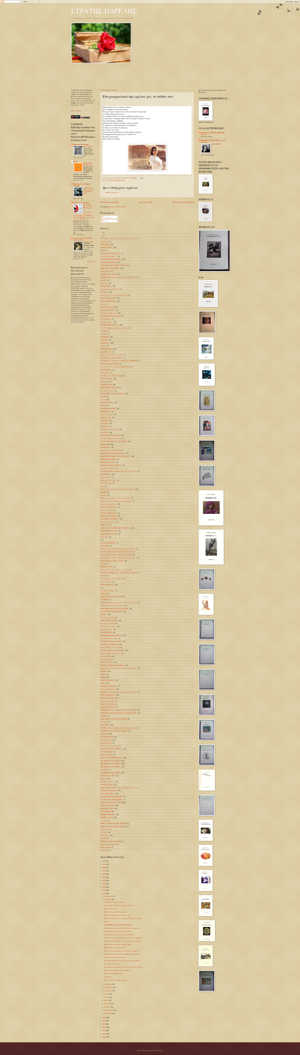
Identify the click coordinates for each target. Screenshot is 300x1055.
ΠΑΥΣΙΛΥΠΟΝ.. (105, 656)
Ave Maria (103, 838)
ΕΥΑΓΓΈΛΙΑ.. (104, 426)
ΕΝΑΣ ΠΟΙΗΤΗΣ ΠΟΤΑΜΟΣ (109, 388)
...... (101, 232)
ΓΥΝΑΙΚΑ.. (103, 334)
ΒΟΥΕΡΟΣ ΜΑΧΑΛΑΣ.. (108, 310)
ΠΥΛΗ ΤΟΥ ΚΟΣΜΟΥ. (107, 704)
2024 (104, 867)
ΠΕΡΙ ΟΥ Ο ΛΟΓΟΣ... (107, 662)
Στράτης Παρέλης (106, 743)
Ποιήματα (103, 674)
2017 (104, 890)
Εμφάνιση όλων (92, 261)
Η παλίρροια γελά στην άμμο (114, 902)
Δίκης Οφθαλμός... (106, 352)
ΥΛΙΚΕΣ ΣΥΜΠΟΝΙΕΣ (107, 805)
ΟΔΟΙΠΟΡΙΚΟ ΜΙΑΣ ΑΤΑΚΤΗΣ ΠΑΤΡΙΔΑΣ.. (114, 608)
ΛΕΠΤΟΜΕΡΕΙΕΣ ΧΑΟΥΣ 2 (109, 531)
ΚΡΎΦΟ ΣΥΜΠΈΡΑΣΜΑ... (117, 180)
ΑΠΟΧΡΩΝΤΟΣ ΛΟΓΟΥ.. (108, 274)
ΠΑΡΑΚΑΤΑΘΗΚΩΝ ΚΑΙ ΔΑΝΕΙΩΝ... (112, 650)
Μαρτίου (107, 1007)
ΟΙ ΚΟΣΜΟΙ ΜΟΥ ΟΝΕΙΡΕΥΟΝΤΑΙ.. (112, 611)
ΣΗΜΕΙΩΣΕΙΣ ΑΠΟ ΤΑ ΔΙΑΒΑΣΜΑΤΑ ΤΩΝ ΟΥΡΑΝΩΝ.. (118, 710)
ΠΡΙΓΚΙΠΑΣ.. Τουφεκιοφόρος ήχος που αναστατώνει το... (119, 692)
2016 (104, 893)
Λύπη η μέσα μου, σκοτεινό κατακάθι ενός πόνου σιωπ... (122, 954)
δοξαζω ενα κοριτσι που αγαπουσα (111, 355)
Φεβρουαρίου (109, 1010)
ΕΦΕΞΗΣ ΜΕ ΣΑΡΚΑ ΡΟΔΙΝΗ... (110, 435)
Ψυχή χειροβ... (104, 829)
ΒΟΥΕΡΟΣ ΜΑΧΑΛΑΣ (107, 307)
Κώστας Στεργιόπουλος (108, 522)
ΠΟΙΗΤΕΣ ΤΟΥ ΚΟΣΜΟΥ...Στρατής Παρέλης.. (213, 141)
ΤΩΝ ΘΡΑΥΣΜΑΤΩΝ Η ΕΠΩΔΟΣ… (112, 799)
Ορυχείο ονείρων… (106, 629)
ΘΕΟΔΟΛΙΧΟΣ (105, 444)
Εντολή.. (103, 399)
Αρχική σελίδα (145, 202)
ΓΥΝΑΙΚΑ (103, 331)
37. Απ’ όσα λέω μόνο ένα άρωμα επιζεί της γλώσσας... (118, 238)
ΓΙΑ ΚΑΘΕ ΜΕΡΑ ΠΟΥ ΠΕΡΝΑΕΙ (111, 316)
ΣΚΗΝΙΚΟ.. (104, 716)
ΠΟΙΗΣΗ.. (103, 683)
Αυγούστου (108, 991)
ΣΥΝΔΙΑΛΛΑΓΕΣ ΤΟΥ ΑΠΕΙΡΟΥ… (111, 749)
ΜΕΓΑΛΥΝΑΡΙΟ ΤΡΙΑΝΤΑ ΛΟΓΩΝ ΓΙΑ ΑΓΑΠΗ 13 (116, 552)
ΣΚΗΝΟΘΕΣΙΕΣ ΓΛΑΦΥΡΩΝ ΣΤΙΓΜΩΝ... (113, 719)
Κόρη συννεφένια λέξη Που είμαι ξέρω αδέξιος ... (116, 501)
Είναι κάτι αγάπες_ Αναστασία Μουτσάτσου (115, 367)
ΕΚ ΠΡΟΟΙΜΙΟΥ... (106, 370)
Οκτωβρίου (108, 984)
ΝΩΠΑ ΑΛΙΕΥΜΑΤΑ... (107, 585)
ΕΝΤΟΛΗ (103, 397)
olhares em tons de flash (80, 144)
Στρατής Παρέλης (106, 740)
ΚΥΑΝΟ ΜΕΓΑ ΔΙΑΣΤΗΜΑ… (110, 519)
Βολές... (102, 304)
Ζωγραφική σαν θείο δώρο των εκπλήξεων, (118, 931)
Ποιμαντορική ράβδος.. (108, 689)
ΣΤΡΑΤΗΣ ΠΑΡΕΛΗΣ (104, 10)
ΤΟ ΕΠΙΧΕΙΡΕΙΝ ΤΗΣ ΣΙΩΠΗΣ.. (110, 773)
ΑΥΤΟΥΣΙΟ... (104, 292)
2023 (104, 871)
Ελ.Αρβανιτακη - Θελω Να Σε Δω (111, 376)
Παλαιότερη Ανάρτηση (183, 202)
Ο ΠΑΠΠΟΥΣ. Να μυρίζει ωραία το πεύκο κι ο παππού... (118, 602)
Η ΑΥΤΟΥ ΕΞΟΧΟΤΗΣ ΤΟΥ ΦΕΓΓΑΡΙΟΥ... (114, 441)
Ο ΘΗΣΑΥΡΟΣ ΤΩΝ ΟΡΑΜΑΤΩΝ (111, 596)
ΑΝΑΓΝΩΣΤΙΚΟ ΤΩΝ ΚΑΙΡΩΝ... (110, 259)
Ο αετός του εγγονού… (107, 591)
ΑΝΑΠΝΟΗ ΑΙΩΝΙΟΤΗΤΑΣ (109, 262)
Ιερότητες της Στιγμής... (108, 468)
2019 (104, 884)
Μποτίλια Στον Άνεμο (81, 202)
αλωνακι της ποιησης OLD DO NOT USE (82, 239)
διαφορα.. (103, 346)
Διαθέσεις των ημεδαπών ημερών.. (115, 912)
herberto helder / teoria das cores (88, 164)
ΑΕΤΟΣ (102, 250)
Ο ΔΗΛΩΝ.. (104, 593)
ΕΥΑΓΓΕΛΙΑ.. (104, 423)
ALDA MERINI (216, 144)
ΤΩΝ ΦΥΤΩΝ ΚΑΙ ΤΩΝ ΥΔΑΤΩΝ (111, 802)
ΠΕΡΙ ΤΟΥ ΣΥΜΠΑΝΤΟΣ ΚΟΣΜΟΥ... (112, 665)
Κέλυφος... (103, 495)
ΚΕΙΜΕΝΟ (103, 492)
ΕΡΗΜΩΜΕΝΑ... (105, 411)
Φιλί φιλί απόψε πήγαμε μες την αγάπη (117, 915)
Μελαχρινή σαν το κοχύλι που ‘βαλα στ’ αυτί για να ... (118, 558)
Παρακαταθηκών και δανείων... (110, 653)
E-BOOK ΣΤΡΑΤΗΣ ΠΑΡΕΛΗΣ (110, 841)
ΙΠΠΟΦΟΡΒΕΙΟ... (105, 474)
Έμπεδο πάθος (105, 382)
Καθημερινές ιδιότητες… (108, 480)
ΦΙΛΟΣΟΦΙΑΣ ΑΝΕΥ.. (107, 808)
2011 (104, 1030)
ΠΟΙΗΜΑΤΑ (104, 671)
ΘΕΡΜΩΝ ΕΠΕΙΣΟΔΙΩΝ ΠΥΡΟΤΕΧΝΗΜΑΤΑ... (115, 456)
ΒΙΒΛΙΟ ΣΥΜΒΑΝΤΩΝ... (108, 301)
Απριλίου (107, 1004)
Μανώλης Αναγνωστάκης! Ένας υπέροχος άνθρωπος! (118, 549)
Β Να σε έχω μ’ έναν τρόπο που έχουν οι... (114, 295)
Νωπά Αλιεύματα (106, 582)
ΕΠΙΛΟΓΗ (103, 405)
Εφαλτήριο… (104, 432)
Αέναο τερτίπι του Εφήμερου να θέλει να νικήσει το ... (122, 951)
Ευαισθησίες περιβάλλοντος (109, 429)
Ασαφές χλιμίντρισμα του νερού (115, 957)
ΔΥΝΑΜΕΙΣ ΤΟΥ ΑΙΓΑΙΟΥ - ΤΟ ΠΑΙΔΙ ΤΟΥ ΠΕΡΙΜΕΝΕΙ (118, 361)
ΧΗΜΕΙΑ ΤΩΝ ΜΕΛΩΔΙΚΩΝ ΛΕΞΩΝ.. (112, 826)
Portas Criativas (88, 146)
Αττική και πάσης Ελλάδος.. (109, 289)
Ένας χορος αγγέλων (107, 391)
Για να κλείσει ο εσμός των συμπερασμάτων (119, 905)
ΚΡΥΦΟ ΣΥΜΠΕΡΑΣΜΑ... (108, 513)
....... (101, 235)
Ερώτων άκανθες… (106, 414)
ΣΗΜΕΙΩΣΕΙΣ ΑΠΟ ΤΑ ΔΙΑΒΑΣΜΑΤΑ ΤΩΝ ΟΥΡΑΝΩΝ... (119, 713)
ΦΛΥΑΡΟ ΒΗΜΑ (105, 811)
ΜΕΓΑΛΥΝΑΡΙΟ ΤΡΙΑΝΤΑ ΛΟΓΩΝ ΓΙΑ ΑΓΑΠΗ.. (116, 555)
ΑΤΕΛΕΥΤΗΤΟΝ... (106, 286)
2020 (104, 880)
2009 (104, 1037)
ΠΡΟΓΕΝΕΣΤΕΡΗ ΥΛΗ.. (108, 695)
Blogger (160, 1050)
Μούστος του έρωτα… (111, 909)
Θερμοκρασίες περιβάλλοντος (110, 450)
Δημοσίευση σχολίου (112, 192)
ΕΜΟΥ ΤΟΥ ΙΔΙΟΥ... (106, 379)
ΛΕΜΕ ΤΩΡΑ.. (104, 525)
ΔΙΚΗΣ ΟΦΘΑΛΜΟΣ (107, 349)
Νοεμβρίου (108, 899)
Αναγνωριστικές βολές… (108, 256)
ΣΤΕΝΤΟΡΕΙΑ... (105, 725)
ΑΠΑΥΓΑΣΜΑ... (105, 271)
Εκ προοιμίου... (105, 373)
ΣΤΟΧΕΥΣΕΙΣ (104, 734)
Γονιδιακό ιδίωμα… (106, 322)
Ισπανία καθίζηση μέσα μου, (113, 973)
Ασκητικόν (103, 280)
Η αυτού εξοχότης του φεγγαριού (111, 438)
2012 (104, 1027)
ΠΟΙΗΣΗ (103, 677)
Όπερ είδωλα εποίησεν (107, 623)
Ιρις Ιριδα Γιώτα (105, 477)
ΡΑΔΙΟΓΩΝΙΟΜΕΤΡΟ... (107, 707)
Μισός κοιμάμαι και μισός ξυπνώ (115, 947)
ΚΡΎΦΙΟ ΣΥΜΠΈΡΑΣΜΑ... (109, 507)
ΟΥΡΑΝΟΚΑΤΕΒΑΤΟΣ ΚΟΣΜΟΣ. (111, 635)
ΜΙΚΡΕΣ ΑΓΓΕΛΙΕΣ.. (107, 567)
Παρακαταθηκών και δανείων (110, 647)
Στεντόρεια (104, 722)
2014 (104, 1021)
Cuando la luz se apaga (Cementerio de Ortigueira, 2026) (89, 190)
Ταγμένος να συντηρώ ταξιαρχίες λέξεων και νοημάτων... (123, 938)
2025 (104, 864)
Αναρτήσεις (107, 217)
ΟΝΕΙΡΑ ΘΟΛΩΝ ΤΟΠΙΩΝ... (109, 620)
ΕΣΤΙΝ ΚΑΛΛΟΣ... (106, 417)
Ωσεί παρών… (105, 835)
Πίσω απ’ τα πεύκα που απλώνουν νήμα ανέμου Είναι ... (119, 668)
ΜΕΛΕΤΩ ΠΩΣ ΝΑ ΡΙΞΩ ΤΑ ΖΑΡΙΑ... (112, 561)
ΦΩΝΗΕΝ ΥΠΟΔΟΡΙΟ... (107, 814)
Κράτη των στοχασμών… (108, 504)
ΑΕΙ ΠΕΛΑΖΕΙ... (105, 244)
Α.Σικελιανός (104, 241)
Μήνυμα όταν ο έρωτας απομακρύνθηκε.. (117, 944)
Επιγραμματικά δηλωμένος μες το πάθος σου (119, 935)
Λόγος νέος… (104, 537)
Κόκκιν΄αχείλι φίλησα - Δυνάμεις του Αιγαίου (115, 498)
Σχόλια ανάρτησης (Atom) (117, 207)
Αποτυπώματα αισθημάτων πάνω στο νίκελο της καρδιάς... (124, 967)
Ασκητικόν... (104, 283)
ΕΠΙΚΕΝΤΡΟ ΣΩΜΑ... (107, 402)
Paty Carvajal (104, 850)
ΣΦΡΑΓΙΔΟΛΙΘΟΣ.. (106, 755)
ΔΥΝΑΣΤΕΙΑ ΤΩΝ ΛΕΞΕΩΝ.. (109, 364)
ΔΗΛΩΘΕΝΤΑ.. (105, 343)
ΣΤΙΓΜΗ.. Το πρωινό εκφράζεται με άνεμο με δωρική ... (118, 728)
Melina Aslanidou (105, 847)
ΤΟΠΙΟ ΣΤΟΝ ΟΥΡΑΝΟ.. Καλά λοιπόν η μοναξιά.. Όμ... (118, 788)
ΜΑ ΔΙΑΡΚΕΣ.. (105, 546)
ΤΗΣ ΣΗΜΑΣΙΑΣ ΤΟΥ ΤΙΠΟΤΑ (110, 761)
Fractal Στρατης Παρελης (108, 844)
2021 (104, 877)
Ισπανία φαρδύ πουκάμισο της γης (115, 980)
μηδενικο (103, 564)
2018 (104, 887)
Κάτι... (102, 486)
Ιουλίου (107, 994)
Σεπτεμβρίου (109, 987)
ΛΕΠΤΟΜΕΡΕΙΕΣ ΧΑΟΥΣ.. (109, 534)
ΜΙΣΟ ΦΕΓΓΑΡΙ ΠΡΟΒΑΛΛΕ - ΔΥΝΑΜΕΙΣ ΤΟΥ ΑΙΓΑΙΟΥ (118, 573)
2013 (104, 1024)
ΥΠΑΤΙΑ (204, 134)
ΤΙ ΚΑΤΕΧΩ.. (104, 770)
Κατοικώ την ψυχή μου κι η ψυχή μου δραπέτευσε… (117, 489)
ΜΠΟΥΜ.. (103, 576)
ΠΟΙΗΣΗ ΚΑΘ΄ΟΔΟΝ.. (107, 680)
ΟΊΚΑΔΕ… (103, 614)
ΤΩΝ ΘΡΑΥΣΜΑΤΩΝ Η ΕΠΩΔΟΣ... (111, 796)
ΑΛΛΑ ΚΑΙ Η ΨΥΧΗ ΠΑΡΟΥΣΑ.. (110, 253)
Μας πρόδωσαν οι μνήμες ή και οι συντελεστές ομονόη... (122, 941)
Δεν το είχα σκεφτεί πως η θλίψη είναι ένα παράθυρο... (122, 960)
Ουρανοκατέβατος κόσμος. (109, 638)
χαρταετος (104, 820)
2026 (104, 861)
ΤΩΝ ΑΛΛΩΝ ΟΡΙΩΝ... (107, 794)
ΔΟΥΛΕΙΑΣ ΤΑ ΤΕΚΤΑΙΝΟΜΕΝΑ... (111, 358)
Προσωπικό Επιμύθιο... (107, 701)
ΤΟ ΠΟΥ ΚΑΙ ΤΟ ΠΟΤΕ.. (108, 776)
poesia (75, 161)
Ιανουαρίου (108, 1013)
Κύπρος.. (107, 922)
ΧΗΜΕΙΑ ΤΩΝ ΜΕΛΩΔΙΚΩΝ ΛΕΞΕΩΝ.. (113, 823)
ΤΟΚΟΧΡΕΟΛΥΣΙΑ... (107, 784)
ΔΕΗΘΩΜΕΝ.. (104, 337)
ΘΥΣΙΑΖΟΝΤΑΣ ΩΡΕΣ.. (108, 462)
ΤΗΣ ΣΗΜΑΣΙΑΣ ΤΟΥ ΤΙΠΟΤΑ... (111, 767)
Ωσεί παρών (104, 832)
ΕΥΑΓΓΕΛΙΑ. (104, 420)
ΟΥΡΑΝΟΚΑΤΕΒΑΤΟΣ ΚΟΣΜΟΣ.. (111, 641)
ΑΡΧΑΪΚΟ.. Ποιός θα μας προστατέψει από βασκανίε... (118, 277)
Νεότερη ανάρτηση (109, 202)
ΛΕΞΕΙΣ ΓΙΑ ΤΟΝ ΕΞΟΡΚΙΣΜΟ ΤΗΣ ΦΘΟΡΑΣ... (115, 528)
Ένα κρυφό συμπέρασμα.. (112, 964)
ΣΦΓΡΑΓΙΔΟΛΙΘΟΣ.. (106, 752)
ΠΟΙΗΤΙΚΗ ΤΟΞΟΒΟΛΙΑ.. (108, 686)
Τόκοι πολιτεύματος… (107, 782)
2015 (104, 1017)
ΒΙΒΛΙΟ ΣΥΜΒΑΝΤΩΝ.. (108, 298)
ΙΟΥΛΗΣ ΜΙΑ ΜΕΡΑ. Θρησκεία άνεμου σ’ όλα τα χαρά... (119, 471)
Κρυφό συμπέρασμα (107, 510)
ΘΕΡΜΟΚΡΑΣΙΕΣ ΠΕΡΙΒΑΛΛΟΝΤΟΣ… (113, 453)
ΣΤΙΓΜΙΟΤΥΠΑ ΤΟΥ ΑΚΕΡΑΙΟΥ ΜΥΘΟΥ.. (114, 731)
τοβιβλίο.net (104, 779)
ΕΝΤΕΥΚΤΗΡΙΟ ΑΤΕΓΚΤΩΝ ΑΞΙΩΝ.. (112, 394)
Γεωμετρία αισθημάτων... (108, 313)
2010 (104, 1034)
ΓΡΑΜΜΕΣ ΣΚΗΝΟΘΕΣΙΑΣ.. (109, 325)
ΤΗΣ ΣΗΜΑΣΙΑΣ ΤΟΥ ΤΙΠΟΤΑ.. (110, 764)
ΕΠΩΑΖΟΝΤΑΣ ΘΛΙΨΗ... (108, 408)
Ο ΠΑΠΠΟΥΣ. (104, 599)
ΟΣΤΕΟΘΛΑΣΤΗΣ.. (106, 632)
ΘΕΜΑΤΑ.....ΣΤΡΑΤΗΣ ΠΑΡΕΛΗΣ (213, 133)
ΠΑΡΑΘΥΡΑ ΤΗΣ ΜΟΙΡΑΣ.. (109, 644)
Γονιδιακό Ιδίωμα (106, 319)
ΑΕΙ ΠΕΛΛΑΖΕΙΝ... (106, 247)
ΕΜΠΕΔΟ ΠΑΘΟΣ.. (106, 385)
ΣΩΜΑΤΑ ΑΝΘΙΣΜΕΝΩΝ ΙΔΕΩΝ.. (111, 758)
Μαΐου (106, 1000)
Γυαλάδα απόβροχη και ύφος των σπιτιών (114, 328)
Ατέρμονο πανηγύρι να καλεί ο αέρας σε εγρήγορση (121, 928)
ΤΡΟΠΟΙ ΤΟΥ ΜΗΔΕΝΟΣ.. (108, 790)
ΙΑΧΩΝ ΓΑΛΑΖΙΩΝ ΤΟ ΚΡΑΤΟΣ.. (111, 465)
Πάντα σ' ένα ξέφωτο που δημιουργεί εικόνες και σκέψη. (122, 918)
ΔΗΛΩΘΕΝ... (104, 340)
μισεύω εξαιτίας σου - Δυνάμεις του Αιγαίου (115, 570)
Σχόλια (105, 221)
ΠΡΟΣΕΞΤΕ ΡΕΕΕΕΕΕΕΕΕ (108, 698)
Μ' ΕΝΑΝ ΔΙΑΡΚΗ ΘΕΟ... (108, 543)
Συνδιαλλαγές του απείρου (109, 746)
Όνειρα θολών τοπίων (107, 617)
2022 (104, 874)
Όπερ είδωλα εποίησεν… (108, 626)
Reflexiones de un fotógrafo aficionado (81, 185)
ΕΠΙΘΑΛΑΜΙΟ (88, 242)
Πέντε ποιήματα (105, 659)
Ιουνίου (107, 997)
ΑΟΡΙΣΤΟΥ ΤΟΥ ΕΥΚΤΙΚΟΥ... (110, 268)
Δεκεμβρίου (108, 896)
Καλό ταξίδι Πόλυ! (106, 483)
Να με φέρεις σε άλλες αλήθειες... (111, 579)
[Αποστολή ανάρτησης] (141, 178)
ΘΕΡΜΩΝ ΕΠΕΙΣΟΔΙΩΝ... (108, 459)
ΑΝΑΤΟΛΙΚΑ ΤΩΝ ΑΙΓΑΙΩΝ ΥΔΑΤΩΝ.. (113, 265)
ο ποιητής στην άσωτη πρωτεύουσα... (112, 605)
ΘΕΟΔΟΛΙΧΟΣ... (105, 447)
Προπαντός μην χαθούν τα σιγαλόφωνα (117, 970)
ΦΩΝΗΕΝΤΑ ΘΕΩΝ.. (107, 817)
